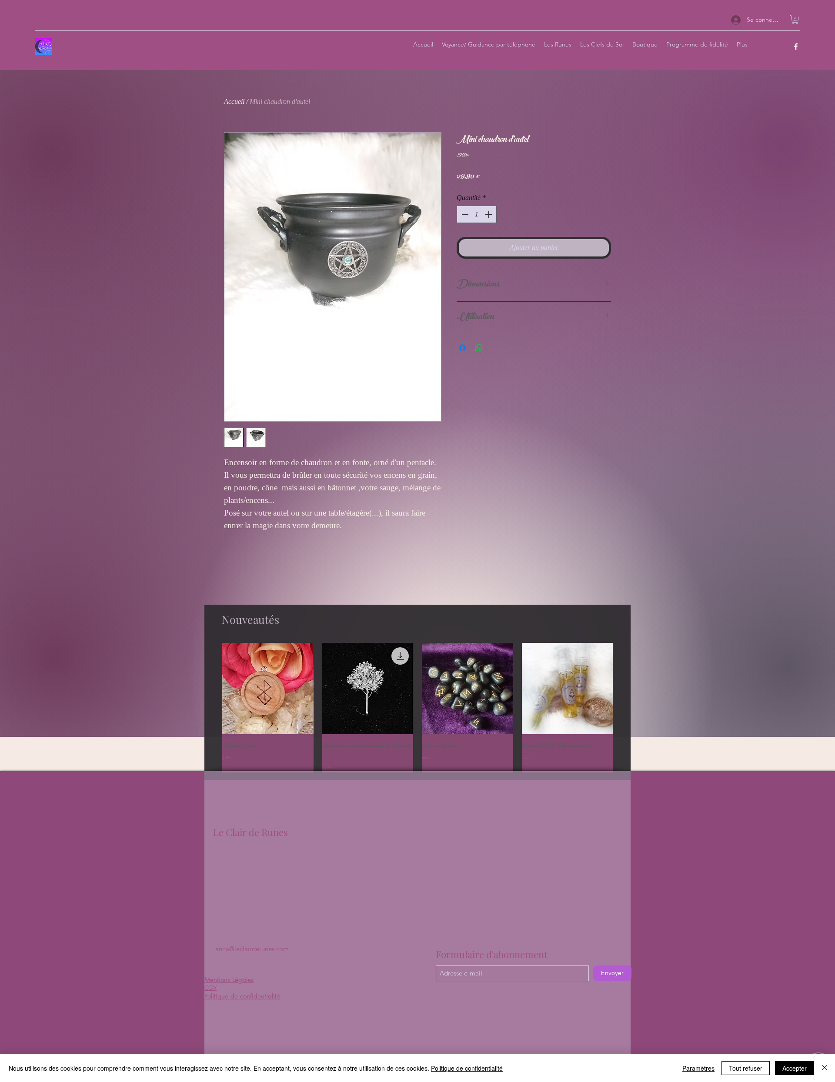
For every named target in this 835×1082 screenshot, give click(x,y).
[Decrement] (464, 214)
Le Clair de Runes (250, 832)
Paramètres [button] (698, 1068)
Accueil (234, 101)
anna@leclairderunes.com (252, 949)
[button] (795, 19)
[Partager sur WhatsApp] (479, 348)
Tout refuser (745, 1068)
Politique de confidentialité (467, 1068)
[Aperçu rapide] (268, 688)
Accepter (794, 1068)
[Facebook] (796, 46)
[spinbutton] (476, 214)
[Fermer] (824, 1068)
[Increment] (489, 214)
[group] (417, 708)
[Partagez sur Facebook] (462, 348)
